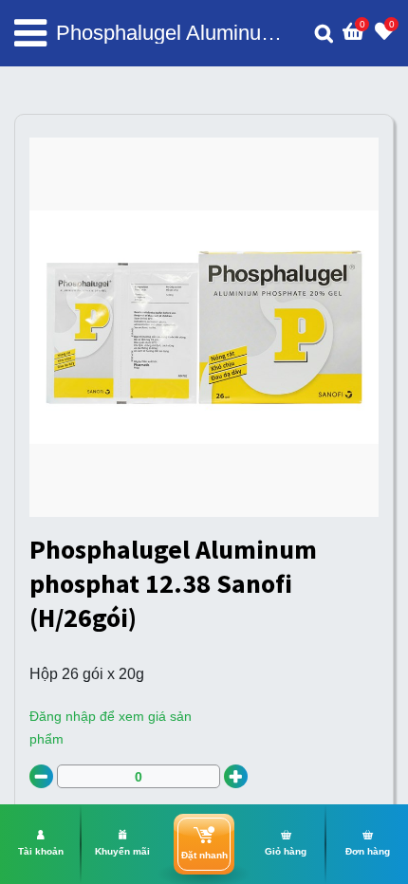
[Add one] (236, 776)
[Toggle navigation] (30, 33)
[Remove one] (41, 776)
